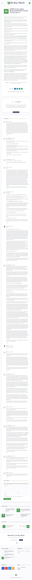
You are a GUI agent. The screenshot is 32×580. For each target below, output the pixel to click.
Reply (7, 156)
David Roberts (23, 567)
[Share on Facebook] (15, 89)
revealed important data (25, 384)
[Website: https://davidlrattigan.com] (17, 109)
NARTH (21, 82)
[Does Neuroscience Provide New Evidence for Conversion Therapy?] (3, 552)
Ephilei (7, 472)
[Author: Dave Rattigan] (12, 102)
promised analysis (11, 71)
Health (15, 82)
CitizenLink (5, 19)
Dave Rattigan (18, 101)
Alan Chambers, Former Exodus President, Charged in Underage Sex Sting (25, 515)
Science (23, 82)
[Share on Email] (19, 89)
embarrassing (24, 38)
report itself (7, 30)
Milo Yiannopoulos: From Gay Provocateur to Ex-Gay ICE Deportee (10, 510)
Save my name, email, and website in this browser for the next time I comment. (14, 496)
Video (19, 552)
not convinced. (6, 38)
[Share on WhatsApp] (22, 89)
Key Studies (18, 82)
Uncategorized (13, 83)
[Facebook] (13, 543)
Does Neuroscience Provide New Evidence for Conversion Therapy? (9, 551)
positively (20, 38)
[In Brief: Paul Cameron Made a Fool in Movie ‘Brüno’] (8, 526)
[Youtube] (15, 543)
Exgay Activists (12, 82)
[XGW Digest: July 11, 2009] (23, 526)
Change (9, 82)
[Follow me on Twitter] (14, 109)
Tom (6, 121)
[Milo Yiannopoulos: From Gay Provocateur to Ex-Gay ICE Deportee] (3, 510)
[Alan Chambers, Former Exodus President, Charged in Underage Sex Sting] (18, 515)
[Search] (29, 3)
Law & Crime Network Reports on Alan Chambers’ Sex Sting (25, 510)
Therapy (25, 82)
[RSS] (18, 543)
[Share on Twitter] (17, 89)
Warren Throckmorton (18, 83)
